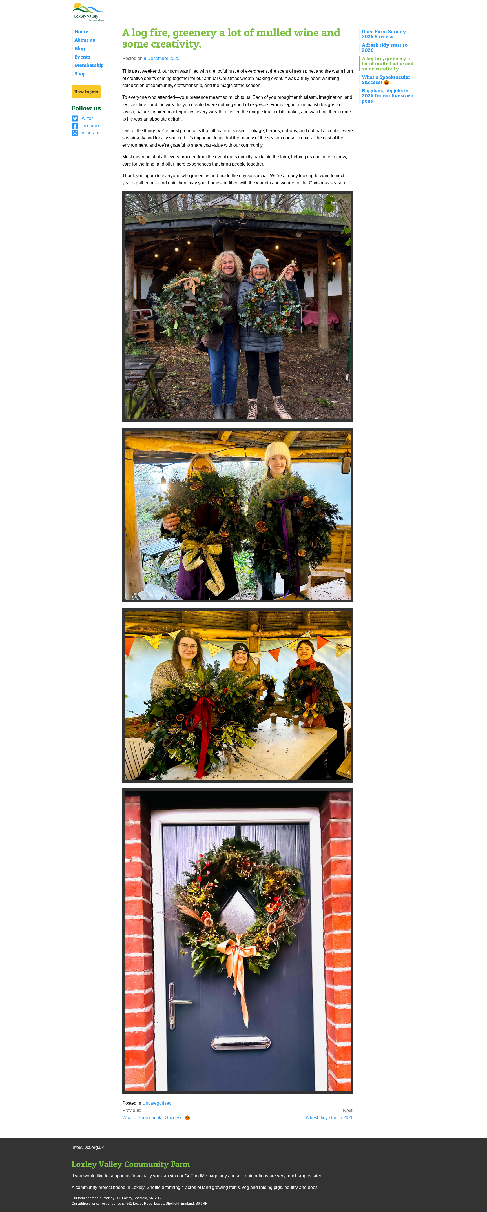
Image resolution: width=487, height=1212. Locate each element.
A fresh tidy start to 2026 (385, 48)
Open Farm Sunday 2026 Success (384, 34)
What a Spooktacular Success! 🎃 (386, 80)
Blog (79, 48)
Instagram (89, 132)
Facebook (89, 125)
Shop (80, 73)
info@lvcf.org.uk (88, 1147)
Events (82, 56)
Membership (89, 65)
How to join (86, 91)
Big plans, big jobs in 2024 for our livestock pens (387, 95)
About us (84, 40)
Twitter (86, 118)
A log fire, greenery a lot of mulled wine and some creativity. (388, 63)
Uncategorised (157, 1103)
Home (81, 31)
